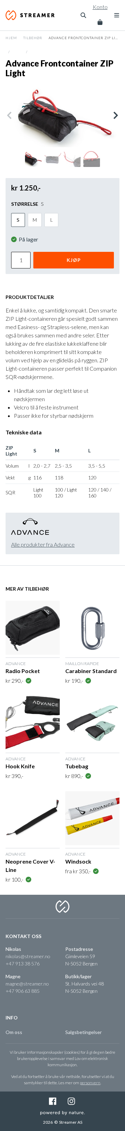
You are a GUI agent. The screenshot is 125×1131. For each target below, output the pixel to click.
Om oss (14, 1032)
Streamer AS (32, 15)
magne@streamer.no (27, 984)
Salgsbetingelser (83, 1032)
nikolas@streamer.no (28, 956)
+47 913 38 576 (23, 963)
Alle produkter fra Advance (43, 544)
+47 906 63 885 (23, 991)
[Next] (115, 115)
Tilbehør (32, 38)
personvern (90, 1082)
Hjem (11, 38)
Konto (100, 6)
